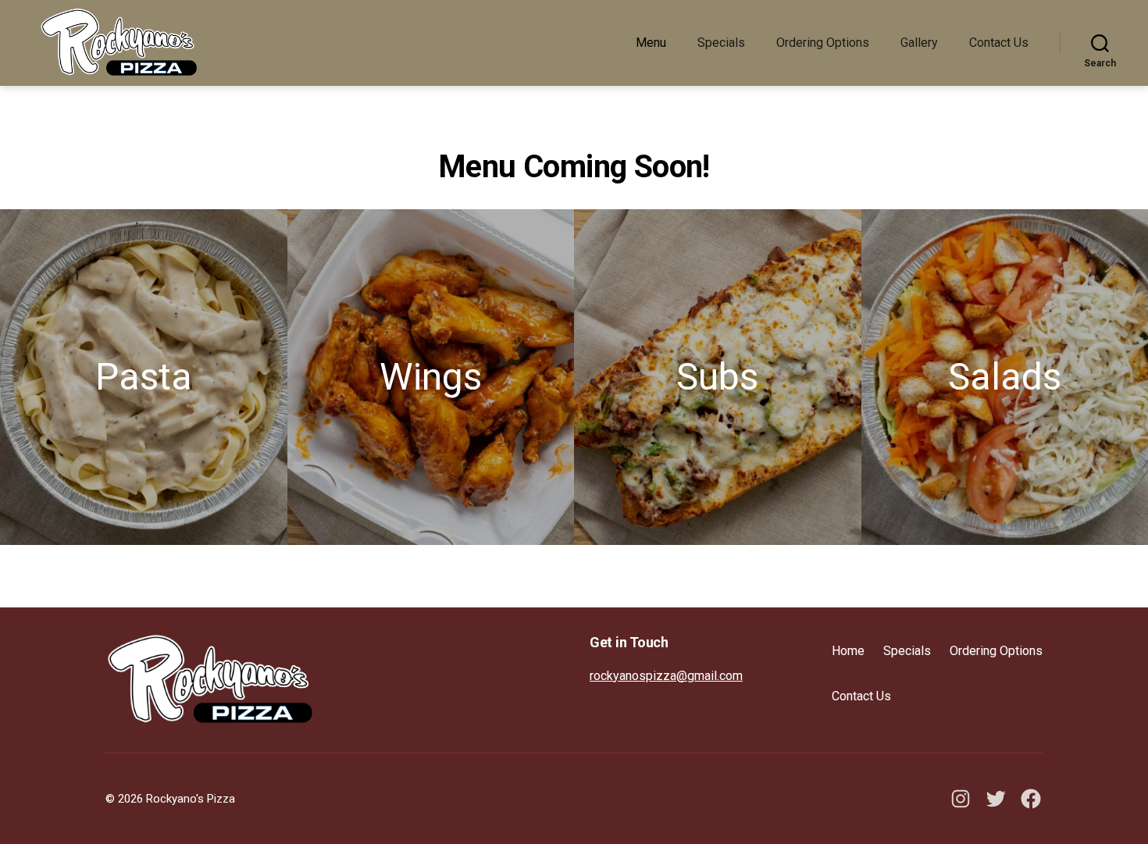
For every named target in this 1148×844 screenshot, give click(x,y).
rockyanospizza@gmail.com (666, 675)
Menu (651, 42)
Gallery (919, 42)
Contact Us (999, 42)
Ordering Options (822, 42)
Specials (721, 42)
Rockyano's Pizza (190, 799)
